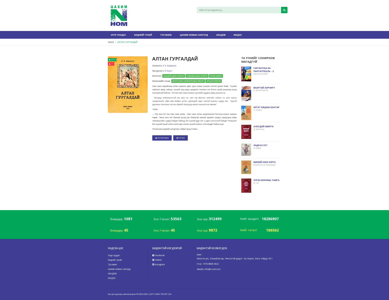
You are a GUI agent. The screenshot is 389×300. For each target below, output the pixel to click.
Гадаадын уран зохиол (197, 76)
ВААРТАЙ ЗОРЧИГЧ (264, 87)
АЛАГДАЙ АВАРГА (263, 126)
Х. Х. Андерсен (169, 65)
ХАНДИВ (220, 34)
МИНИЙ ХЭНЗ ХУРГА (264, 162)
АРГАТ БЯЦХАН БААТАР (266, 107)
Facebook (159, 255)
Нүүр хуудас (118, 34)
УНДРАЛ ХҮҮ (260, 145)
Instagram (159, 264)
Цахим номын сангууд (194, 34)
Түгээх (181, 138)
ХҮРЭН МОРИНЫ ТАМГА (266, 180)
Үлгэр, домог (216, 76)
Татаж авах (163, 138)
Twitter (158, 259)
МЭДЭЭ (238, 34)
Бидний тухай (143, 34)
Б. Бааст (168, 70)
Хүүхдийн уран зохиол (174, 76)
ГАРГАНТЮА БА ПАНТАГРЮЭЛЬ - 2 (263, 70)
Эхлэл (111, 42)
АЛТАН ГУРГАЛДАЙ (127, 42)
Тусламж (166, 34)
